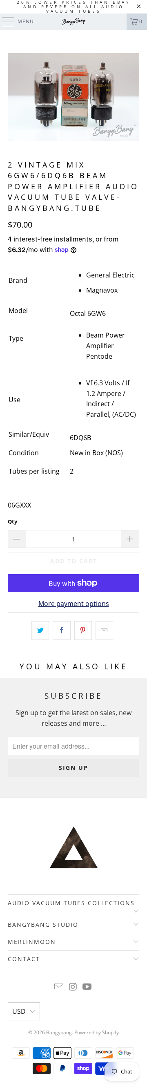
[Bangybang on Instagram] (73, 987)
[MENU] (4, 21)
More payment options (73, 603)
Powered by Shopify (96, 1032)
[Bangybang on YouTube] (87, 987)
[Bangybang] (73, 21)
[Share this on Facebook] (61, 630)
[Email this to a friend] (104, 630)
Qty (12, 521)
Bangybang (59, 1032)
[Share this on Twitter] (40, 630)
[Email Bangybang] (59, 987)
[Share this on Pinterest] (83, 630)
